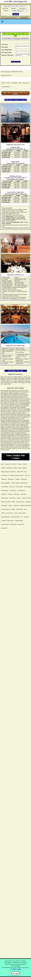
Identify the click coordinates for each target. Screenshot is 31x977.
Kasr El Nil (21, 524)
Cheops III (7, 464)
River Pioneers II (5, 509)
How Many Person (6, 52)
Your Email (4, 47)
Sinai (25, 509)
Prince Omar (10, 520)
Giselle (3, 468)
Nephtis (17, 479)
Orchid (28, 498)
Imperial (24, 468)
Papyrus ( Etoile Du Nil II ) (8, 501)
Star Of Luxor (9, 513)
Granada (3, 520)
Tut (21, 516)
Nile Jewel (12, 486)
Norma (18, 498)
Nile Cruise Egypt (5, 71)
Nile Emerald (23, 483)
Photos (3, 83)
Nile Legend (19, 486)
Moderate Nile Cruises (17, 71)
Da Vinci (27, 475)
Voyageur (26, 516)
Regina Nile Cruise (6, 75)
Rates (20, 83)
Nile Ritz (10, 494)
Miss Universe (5, 524)
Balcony (14, 8)
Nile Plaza (4, 494)
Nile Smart (23, 494)
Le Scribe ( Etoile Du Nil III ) (16, 475)
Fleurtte (25, 464)
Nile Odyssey (13, 490)
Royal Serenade (15, 516)
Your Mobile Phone (6, 49)
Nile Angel (4, 505)
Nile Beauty (24, 479)
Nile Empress (4, 486)
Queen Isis (16, 505)
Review (8, 83)
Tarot (16, 513)
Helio (15, 468)
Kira (26, 471)
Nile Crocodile (15, 483)
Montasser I (11, 479)
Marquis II (4, 479)
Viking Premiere (19, 520)
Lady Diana (4, 475)
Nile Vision (12, 498)
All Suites (23, 8)
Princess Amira (20, 501)
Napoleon (28, 501)
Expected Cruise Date (7, 55)
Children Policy (6, 86)
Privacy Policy (16, 969)
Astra (2, 464)
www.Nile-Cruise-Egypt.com (15, 1)
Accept (15, 973)
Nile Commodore (5, 483)
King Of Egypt (5, 471)
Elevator (6, 10)
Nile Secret (17, 494)
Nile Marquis (27, 486)
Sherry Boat (20, 509)
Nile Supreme (4, 498)
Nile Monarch (4, 490)
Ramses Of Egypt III (25, 505)
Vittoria (10, 505)
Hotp (19, 468)
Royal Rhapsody (5, 516)
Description (14, 83)
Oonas (23, 498)
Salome (13, 509)
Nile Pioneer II (22, 490)
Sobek (3, 513)
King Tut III (20, 471)
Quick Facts (26, 83)
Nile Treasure (13, 524)
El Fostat (19, 464)
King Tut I (13, 471)
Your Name (4, 44)
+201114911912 (24, 17)
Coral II (14, 464)
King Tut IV (4, 528)
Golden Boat (9, 468)
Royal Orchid (22, 513)
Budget (14, 10)
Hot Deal (5, 8)
